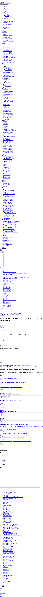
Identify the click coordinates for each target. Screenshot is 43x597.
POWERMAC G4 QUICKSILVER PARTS (9, 560)
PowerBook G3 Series (8, 86)
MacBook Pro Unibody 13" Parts (7, 211)
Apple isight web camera (5, 18)
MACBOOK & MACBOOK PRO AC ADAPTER (10, 533)
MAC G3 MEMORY (6, 292)
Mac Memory (3, 120)
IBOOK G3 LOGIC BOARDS (7, 287)
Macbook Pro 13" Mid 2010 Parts (9, 214)
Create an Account (2, 593)
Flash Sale (3, 44)
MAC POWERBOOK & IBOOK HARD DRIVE (10, 523)
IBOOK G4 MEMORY (6, 290)
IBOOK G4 (5, 299)
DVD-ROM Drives (7, 161)
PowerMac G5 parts (6, 245)
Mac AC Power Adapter (5, 71)
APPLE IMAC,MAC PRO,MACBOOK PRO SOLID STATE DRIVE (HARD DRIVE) (15, 273)
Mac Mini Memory (5, 126)
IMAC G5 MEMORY (6, 514)
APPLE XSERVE (5, 295)
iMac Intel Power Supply (6, 167)
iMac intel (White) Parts (6, 68)
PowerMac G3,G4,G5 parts (5, 240)
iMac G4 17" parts (7, 66)
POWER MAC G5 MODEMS (7, 547)
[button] (1, 385)
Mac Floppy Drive (4, 87)
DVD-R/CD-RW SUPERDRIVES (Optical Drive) (10, 278)
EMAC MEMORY (6, 502)
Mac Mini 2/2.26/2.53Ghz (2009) (7, 145)
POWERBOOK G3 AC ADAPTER (8, 548)
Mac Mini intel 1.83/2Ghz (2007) (7, 149)
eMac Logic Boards (6, 104)
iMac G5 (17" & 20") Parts (7, 67)
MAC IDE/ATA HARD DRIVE (7, 520)
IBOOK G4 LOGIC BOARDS (7, 289)
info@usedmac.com (27, 365)
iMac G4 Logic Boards (6, 107)
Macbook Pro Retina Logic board (7, 113)
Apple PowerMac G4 (4, 32)
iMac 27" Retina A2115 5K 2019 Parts (14, 426)
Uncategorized (4, 248)
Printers (4, 301)
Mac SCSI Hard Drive (6, 93)
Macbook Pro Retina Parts (5, 219)
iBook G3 (4, 8)
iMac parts (3, 63)
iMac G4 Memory (5, 124)
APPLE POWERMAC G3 (7, 304)
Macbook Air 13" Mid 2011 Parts (7, 203)
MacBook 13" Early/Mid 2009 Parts (8, 189)
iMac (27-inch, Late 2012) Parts (7, 50)
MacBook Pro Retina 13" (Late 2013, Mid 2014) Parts (10, 232)
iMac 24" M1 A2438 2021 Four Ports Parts (9, 57)
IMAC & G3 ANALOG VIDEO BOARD (9, 512)
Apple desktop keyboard (6, 98)
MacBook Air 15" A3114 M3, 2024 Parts (8, 206)
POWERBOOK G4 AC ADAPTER (8, 551)
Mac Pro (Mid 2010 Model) (7, 171)
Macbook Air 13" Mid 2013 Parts (7, 204)
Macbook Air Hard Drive (6, 95)
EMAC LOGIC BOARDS (7, 281)
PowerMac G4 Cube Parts (6, 243)
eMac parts (3, 43)
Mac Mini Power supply (6, 168)
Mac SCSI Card (4, 180)
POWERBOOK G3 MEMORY (7, 549)
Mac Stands (3, 181)
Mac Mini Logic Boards (6, 109)
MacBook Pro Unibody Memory (7, 133)
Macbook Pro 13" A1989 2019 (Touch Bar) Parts (9, 227)
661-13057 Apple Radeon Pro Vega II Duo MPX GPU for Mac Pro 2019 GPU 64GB (17, 391)
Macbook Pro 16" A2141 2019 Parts (8, 231)
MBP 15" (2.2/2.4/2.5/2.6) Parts (7, 218)
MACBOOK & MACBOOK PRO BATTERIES (10, 534)
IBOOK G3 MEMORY (6, 288)
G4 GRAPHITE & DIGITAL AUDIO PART (9, 283)
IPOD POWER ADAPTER (7, 519)
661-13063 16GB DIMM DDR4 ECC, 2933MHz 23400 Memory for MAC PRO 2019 (11, 316)
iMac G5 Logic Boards (6, 108)
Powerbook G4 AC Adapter (7, 77)
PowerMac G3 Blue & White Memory (8, 138)
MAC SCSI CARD (6, 530)
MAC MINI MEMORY (6, 522)
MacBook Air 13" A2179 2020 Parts (8, 200)
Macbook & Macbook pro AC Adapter (8, 76)
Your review (2, 356)
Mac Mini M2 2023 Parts (6, 150)
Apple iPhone (3, 17)
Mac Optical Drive (4, 155)
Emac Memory (5, 121)
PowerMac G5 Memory (6, 142)
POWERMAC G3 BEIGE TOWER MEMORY (9, 554)
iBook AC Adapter (5, 73)
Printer (2, 246)
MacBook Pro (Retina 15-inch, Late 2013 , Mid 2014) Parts (11, 220)
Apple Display (4, 6)
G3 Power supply (5, 164)
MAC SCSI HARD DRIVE (7, 531)
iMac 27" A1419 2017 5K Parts (7, 59)
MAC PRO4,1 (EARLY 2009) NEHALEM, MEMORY (10, 527)
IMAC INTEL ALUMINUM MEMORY (8, 515)
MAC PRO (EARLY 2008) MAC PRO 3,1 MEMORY (10, 524)
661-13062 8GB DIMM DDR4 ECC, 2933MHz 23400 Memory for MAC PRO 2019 (15, 441)
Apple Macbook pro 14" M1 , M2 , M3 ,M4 (9, 24)
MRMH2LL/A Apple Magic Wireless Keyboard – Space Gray (13, 382)
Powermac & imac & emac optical (7, 159)
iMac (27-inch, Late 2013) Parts (7, 51)
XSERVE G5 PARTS (6, 563)
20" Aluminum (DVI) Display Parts (8, 36)
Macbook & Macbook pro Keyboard (10, 100)
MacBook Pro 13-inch (6, 25)
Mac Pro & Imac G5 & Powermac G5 (8, 92)
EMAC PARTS (5, 503)
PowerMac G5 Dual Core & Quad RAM (8, 141)
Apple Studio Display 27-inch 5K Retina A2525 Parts (10, 42)
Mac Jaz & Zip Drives (5, 96)
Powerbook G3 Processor (6, 178)
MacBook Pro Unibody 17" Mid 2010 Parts (9, 217)
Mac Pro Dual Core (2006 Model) (7, 174)
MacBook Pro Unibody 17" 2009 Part (8, 216)
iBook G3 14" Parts (6, 46)
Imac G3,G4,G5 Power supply (7, 166)
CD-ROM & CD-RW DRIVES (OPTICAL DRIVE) (10, 496)
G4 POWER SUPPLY (6, 284)
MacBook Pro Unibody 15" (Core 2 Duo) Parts (9, 215)
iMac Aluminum (5, 13)
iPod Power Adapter (6, 75)
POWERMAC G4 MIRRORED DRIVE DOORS (10, 558)
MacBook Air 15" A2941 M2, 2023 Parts (8, 205)
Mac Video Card (4, 182)
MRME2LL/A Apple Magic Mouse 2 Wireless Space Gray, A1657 (13, 433)
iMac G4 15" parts (7, 65)
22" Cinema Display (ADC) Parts (7, 38)
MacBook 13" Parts (4, 187)
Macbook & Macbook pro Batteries (8, 84)
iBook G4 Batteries (7, 83)
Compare (3, 586)
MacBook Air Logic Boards (7, 111)
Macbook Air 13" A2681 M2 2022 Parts (8, 197)
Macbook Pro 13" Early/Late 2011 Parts (10, 213)
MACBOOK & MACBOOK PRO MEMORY (9, 537)
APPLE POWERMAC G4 (7, 305)
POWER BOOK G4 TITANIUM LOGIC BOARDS (10, 544)
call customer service (32, 366)
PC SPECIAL (5, 582)
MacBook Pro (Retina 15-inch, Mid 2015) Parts (9, 222)
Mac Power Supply (4, 163)
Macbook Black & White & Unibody (8, 21)
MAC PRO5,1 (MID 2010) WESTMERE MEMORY (10, 528)
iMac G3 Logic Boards (6, 106)
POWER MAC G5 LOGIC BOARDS (8, 546)
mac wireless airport (4, 186)
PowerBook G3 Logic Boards (7, 117)
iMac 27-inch (7, 16)
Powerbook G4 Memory (6, 135)
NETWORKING (5, 567)
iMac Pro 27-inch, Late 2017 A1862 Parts (8, 62)
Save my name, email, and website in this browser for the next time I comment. (11, 360)
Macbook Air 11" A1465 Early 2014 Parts (9, 193)
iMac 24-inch (7, 15)
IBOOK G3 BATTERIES (6, 286)
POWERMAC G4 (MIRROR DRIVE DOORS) (9, 556)
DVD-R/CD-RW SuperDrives (9, 160)
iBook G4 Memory (5, 122)
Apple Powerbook (4, 28)
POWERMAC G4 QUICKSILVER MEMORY (9, 559)
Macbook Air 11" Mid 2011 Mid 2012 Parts (9, 196)
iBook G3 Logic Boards (6, 105)
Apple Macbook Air (4, 22)
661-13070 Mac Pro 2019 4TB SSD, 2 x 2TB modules (10, 416)
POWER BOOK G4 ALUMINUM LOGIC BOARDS (10, 543)
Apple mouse (5, 102)
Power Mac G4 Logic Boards (7, 115)
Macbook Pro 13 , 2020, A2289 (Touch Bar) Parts (10, 224)
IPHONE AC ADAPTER (6, 518)
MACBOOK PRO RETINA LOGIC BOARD (9, 540)
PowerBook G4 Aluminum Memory (10, 136)
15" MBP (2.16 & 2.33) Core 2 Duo (8, 208)
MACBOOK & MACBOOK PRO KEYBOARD (10, 536)
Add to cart (1, 325)
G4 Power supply (5, 165)
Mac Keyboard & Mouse (5, 97)
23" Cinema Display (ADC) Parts (7, 39)
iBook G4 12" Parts (6, 48)
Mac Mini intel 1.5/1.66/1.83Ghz (7, 148)
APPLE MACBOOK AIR (6, 302)
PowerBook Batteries (6, 85)
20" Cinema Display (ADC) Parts (7, 37)
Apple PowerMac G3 (4, 31)
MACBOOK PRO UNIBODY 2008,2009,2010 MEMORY (11, 542)
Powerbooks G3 (5, 30)
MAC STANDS (5, 566)
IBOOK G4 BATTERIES (6, 509)
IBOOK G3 (5, 298)
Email (1, 359)
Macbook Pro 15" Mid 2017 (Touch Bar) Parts (9, 230)
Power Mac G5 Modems (6, 154)
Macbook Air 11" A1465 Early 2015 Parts (9, 194)
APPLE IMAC (5, 307)
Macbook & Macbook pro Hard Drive (8, 94)
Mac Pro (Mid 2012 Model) (7, 172)
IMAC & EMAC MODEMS (7, 291)
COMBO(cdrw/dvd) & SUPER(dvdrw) (10, 158)
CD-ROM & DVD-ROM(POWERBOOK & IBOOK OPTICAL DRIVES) (13, 276)
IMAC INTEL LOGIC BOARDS (7, 516)
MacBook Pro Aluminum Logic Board (8, 112)
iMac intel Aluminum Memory (7, 125)
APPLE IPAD (5, 296)
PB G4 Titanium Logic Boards (9, 119)
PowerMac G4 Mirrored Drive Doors (8, 140)
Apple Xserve (3, 33)
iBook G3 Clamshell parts (6, 47)
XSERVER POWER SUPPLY (7, 564)
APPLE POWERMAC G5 (7, 306)
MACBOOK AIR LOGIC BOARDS (8, 538)
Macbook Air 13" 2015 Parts (7, 198)
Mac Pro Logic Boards (6, 110)
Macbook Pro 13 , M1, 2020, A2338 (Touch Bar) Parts (10, 225)
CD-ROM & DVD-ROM (8, 157)
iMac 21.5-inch (7, 14)
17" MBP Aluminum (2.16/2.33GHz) (8, 209)
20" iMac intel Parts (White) (8, 70)
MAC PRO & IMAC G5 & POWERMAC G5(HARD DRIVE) (11, 525)
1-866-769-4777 (2, 2)
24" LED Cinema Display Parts (7, 40)
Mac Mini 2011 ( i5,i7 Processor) (7, 146)
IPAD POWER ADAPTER (7, 517)
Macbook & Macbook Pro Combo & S (8, 156)
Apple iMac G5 (5, 12)
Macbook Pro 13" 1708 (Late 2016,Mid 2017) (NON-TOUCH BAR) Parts (13, 226)
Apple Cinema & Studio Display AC (8, 72)
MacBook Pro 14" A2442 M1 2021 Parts (8, 228)
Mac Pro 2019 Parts (9, 384)
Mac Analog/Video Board (5, 78)
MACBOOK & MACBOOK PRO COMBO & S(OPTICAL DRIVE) (12, 535)
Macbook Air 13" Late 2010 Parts (7, 201)
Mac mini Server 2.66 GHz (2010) (8, 152)
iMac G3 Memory (5, 123)
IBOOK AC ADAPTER (6, 506)
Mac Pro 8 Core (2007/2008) (7, 173)
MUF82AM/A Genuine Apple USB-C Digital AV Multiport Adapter (14, 424)
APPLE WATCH (5, 579)
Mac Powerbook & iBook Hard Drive (8, 91)
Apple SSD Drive (5, 89)
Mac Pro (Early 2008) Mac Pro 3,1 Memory (11, 128)
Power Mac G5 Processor (6, 177)
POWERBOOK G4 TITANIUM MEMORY (9, 553)
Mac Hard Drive (4, 88)
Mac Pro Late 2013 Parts (6, 175)
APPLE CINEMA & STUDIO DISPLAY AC (9, 272)
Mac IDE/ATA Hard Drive (6, 90)
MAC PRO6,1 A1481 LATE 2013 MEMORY (9, 529)
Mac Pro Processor (5, 176)
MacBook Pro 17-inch (6, 27)
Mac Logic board (4, 103)
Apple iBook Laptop (4, 7)
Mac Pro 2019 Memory (6, 127)
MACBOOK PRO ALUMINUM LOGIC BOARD (10, 539)
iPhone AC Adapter (6, 74)
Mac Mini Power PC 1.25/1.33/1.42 (8, 151)
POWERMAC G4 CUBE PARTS (8, 557)
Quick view (1, 389)
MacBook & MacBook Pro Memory (8, 132)
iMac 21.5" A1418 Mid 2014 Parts (8, 53)
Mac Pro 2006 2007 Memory (9, 129)
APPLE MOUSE (5, 275)
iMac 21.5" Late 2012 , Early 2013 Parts (8, 54)
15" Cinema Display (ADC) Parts (7, 35)
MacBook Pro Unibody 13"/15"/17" (8, 114)
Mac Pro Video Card (6, 183)
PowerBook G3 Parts (6, 236)
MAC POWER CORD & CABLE (8, 565)
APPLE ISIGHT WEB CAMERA (8, 274)
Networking (3, 233)
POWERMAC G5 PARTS (7, 562)
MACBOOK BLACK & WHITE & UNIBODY (9, 300)
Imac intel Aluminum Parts (5, 49)
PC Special (3, 234)
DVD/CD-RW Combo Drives (9, 162)
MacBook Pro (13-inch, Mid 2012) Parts (10, 212)
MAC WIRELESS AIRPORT (7, 532)
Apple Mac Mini (4, 19)
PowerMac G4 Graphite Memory (7, 139)
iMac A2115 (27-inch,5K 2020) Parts (8, 61)
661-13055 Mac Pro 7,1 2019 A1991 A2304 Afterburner (11, 400)
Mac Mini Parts (4, 143)
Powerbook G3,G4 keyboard (9, 101)
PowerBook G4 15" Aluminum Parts (8, 238)
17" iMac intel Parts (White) (8, 69)
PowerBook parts (4, 235)
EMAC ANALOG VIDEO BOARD (8, 280)
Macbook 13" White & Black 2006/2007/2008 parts (10, 191)
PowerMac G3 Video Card (6, 184)
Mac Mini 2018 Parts (6, 147)
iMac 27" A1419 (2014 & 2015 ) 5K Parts (9, 58)
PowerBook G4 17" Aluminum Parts (8, 239)
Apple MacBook (4, 20)
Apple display (5, 576)
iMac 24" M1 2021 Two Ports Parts (8, 56)
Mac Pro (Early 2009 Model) (7, 170)
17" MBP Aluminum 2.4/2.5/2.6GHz (8, 210)
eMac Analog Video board (6, 79)
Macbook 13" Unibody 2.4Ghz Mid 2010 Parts (9, 190)
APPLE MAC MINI (6, 303)
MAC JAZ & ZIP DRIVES (7, 521)
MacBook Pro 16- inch (6, 26)
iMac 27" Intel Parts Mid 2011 (7, 60)
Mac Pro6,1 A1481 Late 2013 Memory (10, 131)
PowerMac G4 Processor (6, 179)
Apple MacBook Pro (4, 23)
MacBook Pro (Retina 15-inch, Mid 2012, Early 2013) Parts (11, 221)
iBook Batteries (5, 81)
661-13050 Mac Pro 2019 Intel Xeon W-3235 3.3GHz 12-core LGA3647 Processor (11, 314)
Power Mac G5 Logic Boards (7, 116)
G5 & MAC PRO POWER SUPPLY (8, 285)
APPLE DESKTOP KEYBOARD (8, 493)
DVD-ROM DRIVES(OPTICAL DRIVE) (9, 499)
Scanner (3, 247)
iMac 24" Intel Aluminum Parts (7, 55)
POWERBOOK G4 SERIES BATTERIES (9, 552)
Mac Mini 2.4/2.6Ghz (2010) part (7, 144)
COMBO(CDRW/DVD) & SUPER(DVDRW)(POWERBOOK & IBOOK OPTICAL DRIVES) (16, 277)
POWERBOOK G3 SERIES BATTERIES (9, 550)
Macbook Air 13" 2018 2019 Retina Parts (8, 199)
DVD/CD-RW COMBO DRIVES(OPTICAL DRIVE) (10, 279)
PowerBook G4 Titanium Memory (9, 137)
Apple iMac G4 (5, 11)
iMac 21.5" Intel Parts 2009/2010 (7, 52)
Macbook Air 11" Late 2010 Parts (7, 195)
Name (1, 357)
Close (1, 589)
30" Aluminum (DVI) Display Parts (8, 41)
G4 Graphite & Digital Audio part (7, 241)
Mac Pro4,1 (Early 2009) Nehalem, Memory (11, 130)
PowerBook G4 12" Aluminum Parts (8, 237)
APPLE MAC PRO (6, 297)
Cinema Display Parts (4, 34)
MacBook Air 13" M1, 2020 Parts (7, 202)
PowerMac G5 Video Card (6, 185)
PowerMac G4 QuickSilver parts (7, 244)
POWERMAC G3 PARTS (7, 555)
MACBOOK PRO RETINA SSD (7, 541)
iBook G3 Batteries (7, 82)
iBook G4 (4, 9)
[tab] (22, 330)
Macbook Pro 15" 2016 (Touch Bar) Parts (8, 229)
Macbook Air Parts (4, 192)
